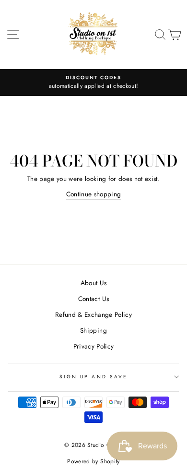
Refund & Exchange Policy (93, 314)
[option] (93, 82)
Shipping (93, 330)
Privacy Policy (93, 346)
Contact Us (93, 298)
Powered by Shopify (93, 461)
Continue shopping (93, 194)
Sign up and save (93, 376)
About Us (94, 283)
